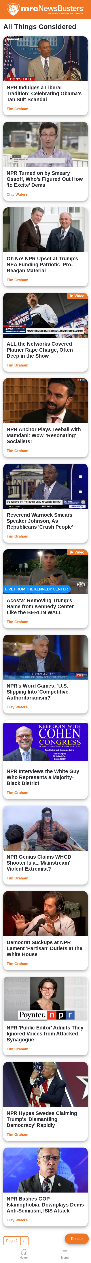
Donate (77, 1239)
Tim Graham (17, 109)
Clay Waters (17, 194)
